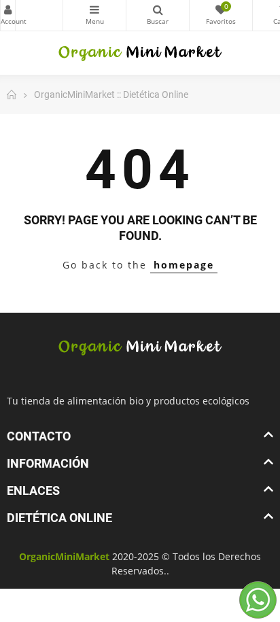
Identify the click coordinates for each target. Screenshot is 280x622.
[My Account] (31, 15)
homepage (184, 264)
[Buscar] (158, 15)
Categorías (94, 15)
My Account (8, 15)
